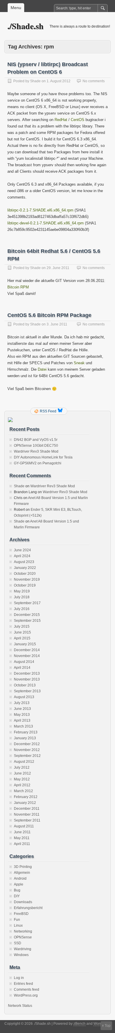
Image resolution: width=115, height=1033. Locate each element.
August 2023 (24, 562)
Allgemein (22, 873)
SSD (17, 943)
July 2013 (21, 703)
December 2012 (27, 744)
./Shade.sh (25, 26)
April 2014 (22, 668)
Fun (17, 920)
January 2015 (25, 644)
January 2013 (25, 738)
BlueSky (61, 411)
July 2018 (21, 597)
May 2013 (22, 715)
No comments (94, 81)
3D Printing (23, 867)
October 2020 (25, 574)
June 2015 (22, 632)
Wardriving (22, 949)
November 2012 (27, 750)
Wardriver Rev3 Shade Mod (36, 451)
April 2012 (22, 785)
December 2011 (27, 809)
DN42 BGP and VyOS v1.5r (36, 440)
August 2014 (24, 662)
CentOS (77, 119)
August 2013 (24, 697)
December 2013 (27, 673)
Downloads (23, 902)
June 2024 (22, 550)
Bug (17, 890)
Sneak (79, 363)
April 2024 (22, 556)
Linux (18, 925)
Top (108, 1026)
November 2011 (27, 814)
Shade (35, 81)
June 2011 (22, 832)
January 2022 (25, 568)
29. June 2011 (58, 268)
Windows (21, 955)
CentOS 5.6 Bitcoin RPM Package (49, 315)
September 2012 (27, 756)
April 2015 (22, 638)
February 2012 (25, 797)
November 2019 (27, 579)
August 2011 (24, 826)
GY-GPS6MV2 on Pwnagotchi (37, 463)
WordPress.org (26, 995)
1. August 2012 (58, 81)
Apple (18, 884)
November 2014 (27, 656)
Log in (19, 978)
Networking (23, 931)
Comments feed (26, 989)
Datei (42, 369)
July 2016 (21, 609)
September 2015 (27, 621)
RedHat (61, 119)
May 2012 (22, 779)
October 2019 (25, 585)
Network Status (20, 1006)
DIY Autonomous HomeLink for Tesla (43, 457)
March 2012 (23, 791)
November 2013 (27, 679)
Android (20, 878)
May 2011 (21, 838)
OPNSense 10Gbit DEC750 (36, 446)
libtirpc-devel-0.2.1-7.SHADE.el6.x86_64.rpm (45, 223)
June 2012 (22, 773)
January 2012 (25, 803)
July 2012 (21, 767)
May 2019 (22, 591)
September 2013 (27, 691)
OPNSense (23, 937)
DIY (17, 896)
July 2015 (21, 626)
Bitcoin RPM (18, 287)
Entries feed (23, 984)
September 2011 (27, 820)
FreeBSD (21, 914)
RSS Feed (48, 411)
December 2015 (27, 615)
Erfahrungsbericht (28, 908)
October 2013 (25, 685)
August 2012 (24, 762)
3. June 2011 (57, 324)
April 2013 (22, 720)
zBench (79, 1024)
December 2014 (27, 650)
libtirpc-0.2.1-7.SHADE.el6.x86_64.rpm (40, 210)
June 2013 (22, 709)
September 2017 (27, 603)
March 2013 (23, 726)
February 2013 (25, 732)
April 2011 (22, 844)
